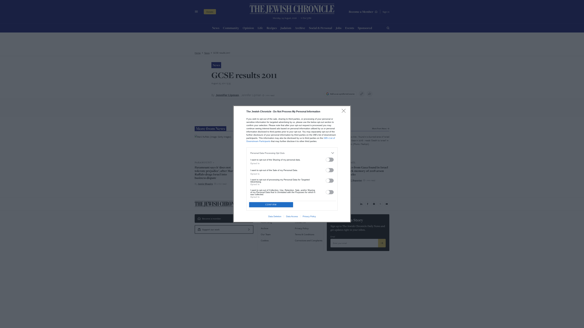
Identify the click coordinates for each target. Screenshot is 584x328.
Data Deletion (274, 216)
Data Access (292, 216)
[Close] (345, 112)
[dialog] (292, 164)
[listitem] (292, 153)
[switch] (330, 160)
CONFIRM (271, 204)
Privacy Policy (309, 216)
